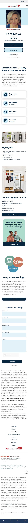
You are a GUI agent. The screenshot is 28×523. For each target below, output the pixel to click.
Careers (13, 445)
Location (26, 521)
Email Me (3, 521)
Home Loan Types (14, 431)
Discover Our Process (14, 214)
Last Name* (5, 317)
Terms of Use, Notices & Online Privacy (8, 465)
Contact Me (13, 50)
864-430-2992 (14, 54)
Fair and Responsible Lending (12, 466)
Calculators (14, 429)
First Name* (5, 311)
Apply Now (13, 45)
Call (10, 521)
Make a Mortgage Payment (14, 434)
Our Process (13, 426)
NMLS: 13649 (9, 504)
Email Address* (5, 332)
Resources (14, 437)
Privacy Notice (21, 466)
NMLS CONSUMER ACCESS (15, 458)
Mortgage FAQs (14, 439)
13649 (4, 460)
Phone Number (5, 325)
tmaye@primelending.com (14, 57)
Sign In (22, 1)
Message (4, 339)
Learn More (14, 299)
